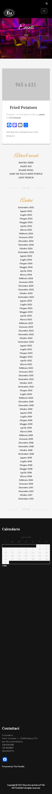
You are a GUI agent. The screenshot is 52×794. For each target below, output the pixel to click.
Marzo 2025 (26, 229)
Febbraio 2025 (26, 233)
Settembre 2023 (26, 297)
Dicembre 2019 (26, 401)
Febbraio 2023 (26, 323)
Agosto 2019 (26, 412)
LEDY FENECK (26, 177)
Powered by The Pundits (13, 766)
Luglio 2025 (26, 214)
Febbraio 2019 (26, 435)
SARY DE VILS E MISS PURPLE (26, 173)
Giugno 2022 (26, 353)
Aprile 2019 (26, 427)
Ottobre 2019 (26, 409)
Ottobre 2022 (26, 338)
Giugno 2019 (26, 420)
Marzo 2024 (26, 274)
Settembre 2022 (26, 341)
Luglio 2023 (26, 304)
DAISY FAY (26, 166)
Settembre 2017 (26, 498)
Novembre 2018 (26, 446)
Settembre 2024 (26, 252)
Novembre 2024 (26, 244)
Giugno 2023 (26, 308)
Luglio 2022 (26, 349)
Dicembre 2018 (26, 442)
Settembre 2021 (26, 386)
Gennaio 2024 (26, 282)
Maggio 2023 (26, 312)
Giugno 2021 (26, 390)
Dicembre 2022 (26, 330)
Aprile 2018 (26, 472)
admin (42, 114)
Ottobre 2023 (26, 293)
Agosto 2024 (26, 256)
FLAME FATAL (26, 170)
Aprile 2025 (26, 226)
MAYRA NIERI (26, 162)
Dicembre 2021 (26, 375)
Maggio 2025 (26, 222)
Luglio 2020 (26, 394)
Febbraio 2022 (26, 368)
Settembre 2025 (26, 207)
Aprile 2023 (26, 315)
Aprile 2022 (26, 360)
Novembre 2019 (26, 405)
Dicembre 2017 (26, 487)
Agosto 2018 (26, 457)
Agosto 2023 (26, 300)
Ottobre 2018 (26, 450)
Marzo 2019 (26, 431)
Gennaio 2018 (26, 483)
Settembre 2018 (26, 453)
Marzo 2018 (26, 476)
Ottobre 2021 (26, 383)
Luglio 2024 (26, 259)
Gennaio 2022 (26, 371)
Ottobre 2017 (26, 495)
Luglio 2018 (26, 461)
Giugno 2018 (26, 465)
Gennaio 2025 (26, 237)
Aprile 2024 (26, 270)
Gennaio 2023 (26, 326)
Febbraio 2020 (26, 397)
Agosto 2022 (26, 345)
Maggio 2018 (26, 468)
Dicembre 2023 (26, 285)
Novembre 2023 (26, 289)
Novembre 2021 (26, 379)
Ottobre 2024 (26, 248)
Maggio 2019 (26, 424)
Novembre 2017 (26, 491)
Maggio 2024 (26, 267)
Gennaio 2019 (26, 439)
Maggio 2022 (26, 356)
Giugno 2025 (26, 218)
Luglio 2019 (26, 416)
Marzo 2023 (26, 319)
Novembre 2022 (26, 334)
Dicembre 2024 (26, 241)
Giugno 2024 (26, 263)
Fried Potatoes (23, 107)
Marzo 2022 (26, 364)
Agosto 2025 (26, 211)
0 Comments (15, 117)
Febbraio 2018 (26, 480)
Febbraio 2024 (26, 278)
